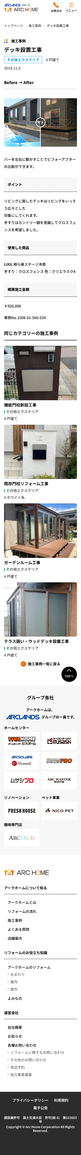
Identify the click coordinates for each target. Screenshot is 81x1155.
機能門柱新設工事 (20, 404)
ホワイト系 (16, 497)
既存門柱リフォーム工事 (26, 483)
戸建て (54, 59)
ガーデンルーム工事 (22, 562)
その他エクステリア (23, 59)
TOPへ (69, 676)
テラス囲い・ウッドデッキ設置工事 (36, 641)
